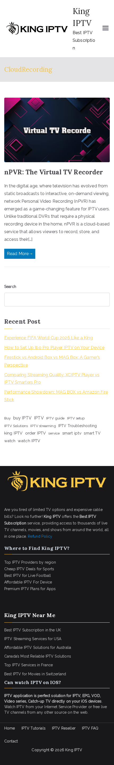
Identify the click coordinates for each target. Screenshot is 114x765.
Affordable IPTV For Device (28, 582)
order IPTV (35, 433)
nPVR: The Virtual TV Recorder (53, 172)
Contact (11, 741)
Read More (18, 253)
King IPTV (73, 750)
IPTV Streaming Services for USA (32, 639)
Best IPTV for (15, 674)
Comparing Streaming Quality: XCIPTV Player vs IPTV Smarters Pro (51, 378)
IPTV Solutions (16, 426)
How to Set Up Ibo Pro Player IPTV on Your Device (54, 347)
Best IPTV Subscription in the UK (32, 630)
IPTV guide (55, 418)
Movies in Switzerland (47, 674)
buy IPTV (22, 417)
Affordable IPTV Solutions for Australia (37, 647)
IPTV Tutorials (33, 728)
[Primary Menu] (105, 28)
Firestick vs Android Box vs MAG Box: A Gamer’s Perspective (52, 361)
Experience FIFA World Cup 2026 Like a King (48, 337)
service (54, 433)
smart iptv (72, 433)
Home (9, 728)
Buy (7, 418)
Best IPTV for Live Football (27, 575)
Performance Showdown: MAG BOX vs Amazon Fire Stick (56, 396)
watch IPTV (29, 440)
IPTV (39, 417)
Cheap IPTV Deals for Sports (29, 569)
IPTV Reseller (64, 728)
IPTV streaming (43, 426)
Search (10, 286)
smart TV (92, 433)
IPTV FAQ (90, 728)
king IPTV (13, 433)
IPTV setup (76, 418)
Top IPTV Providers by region (30, 562)
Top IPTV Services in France (28, 665)
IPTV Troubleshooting (77, 426)
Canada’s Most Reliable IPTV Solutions (37, 656)
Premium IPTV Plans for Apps (30, 589)
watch (9, 440)
